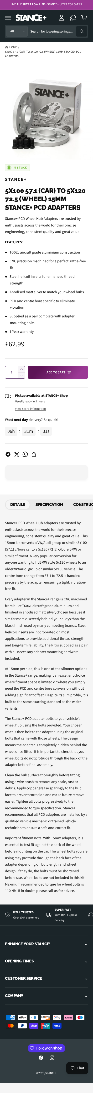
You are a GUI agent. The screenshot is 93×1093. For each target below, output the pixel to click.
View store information (30, 408)
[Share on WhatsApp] (25, 454)
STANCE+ (16, 179)
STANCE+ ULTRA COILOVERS (64, 4)
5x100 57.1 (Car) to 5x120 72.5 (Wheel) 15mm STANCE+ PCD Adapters (43, 54)
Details (17, 504)
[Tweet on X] (17, 454)
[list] (46, 915)
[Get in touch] (72, 17)
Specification (49, 504)
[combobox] (58, 31)
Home (13, 47)
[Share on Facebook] (8, 454)
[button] (8, 17)
